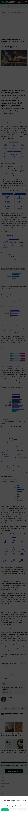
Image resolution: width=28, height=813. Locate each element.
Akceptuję (5, 810)
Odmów (12, 810)
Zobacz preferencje (22, 810)
